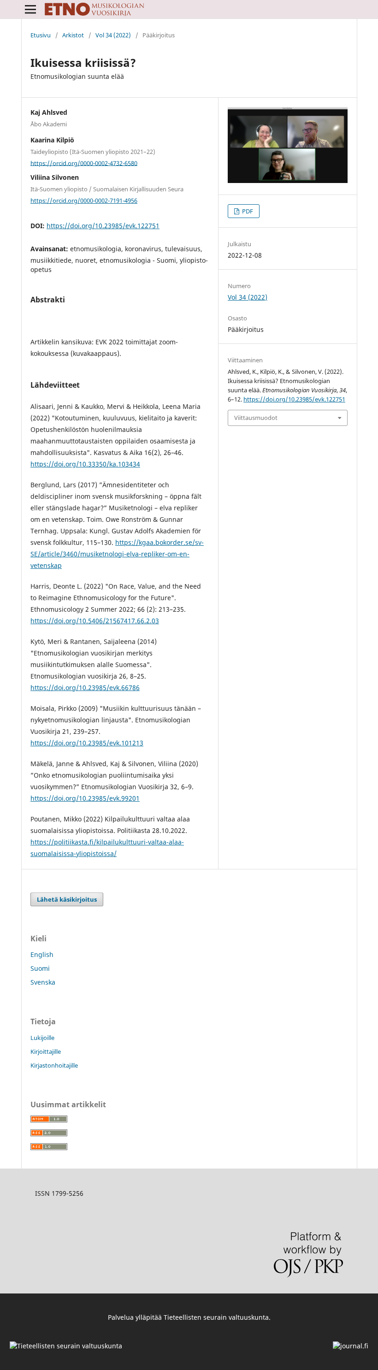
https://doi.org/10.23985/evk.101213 (86, 742)
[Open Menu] (30, 9)
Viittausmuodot (256, 417)
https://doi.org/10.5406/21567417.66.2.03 (94, 620)
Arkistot (73, 35)
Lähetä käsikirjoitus (67, 899)
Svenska (42, 982)
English (41, 954)
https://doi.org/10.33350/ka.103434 (85, 464)
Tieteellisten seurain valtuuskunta (216, 1317)
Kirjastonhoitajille (54, 1065)
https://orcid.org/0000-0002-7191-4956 (83, 200)
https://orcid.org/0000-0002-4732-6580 (83, 163)
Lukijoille (42, 1037)
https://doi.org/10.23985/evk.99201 (85, 798)
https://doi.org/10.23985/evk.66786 (85, 687)
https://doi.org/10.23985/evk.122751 (103, 225)
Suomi (40, 968)
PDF (247, 211)
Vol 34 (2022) (113, 35)
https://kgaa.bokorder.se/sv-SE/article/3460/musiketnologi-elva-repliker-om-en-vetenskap (117, 554)
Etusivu (40, 35)
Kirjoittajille (45, 1051)
